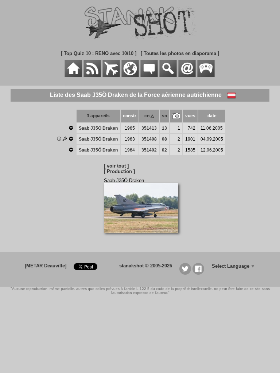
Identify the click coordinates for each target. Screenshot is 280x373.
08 (164, 139)
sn (164, 115)
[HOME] (73, 75)
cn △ (149, 115)
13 (164, 128)
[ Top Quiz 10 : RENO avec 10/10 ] (98, 53)
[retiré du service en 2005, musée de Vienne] (71, 128)
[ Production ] (119, 171)
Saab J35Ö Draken (98, 128)
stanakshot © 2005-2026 (145, 265)
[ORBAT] (111, 75)
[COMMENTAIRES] (149, 75)
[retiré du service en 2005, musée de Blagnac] (71, 150)
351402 (149, 150)
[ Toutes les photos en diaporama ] (180, 53)
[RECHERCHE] (168, 75)
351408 (149, 139)
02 (164, 150)
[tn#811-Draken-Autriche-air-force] (144, 236)
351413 (149, 128)
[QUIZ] (206, 75)
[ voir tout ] (116, 166)
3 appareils (98, 115)
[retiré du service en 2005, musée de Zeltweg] (71, 139)
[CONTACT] (187, 75)
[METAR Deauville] (45, 265)
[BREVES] (92, 75)
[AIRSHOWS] (130, 75)
